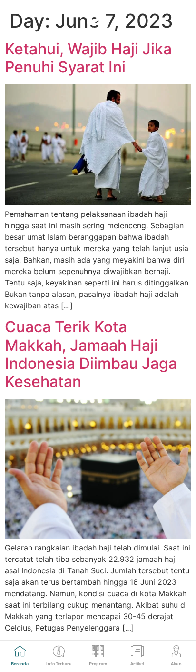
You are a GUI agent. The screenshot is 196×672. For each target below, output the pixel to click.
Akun (176, 664)
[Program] (98, 651)
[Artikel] (137, 651)
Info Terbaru (59, 664)
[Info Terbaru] (59, 651)
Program (98, 664)
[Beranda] (20, 651)
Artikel (137, 664)
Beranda (20, 664)
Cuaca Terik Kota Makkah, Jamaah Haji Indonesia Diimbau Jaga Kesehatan (91, 354)
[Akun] (176, 651)
